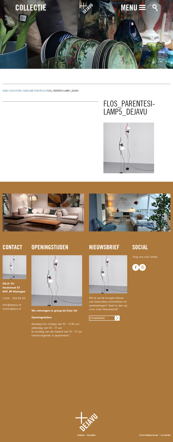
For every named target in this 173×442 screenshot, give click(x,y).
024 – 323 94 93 (14, 298)
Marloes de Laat (152, 435)
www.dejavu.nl (12, 309)
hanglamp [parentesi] (34, 91)
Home (5, 91)
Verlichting (16, 91)
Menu (129, 8)
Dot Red (167, 435)
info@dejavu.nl (12, 305)
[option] (86, 34)
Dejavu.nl (81, 435)
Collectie (30, 8)
